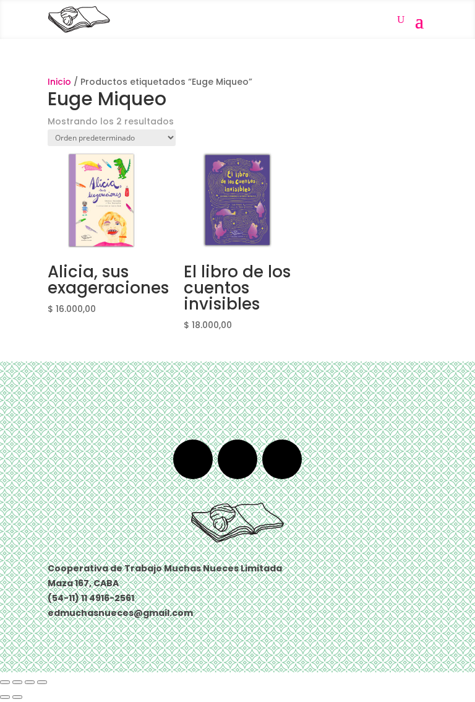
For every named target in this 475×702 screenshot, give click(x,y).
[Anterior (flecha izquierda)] (5, 697)
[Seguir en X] (237, 459)
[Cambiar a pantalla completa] (17, 682)
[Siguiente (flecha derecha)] (17, 697)
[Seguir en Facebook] (193, 459)
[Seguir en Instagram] (282, 459)
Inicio (59, 82)
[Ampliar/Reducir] (5, 682)
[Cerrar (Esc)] (42, 682)
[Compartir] (30, 682)
